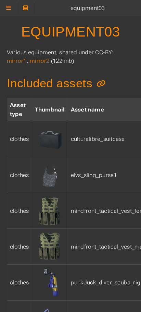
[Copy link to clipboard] (101, 83)
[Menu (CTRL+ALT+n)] (8, 8)
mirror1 (17, 61)
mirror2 (40, 61)
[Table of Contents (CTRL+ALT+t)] (25, 8)
